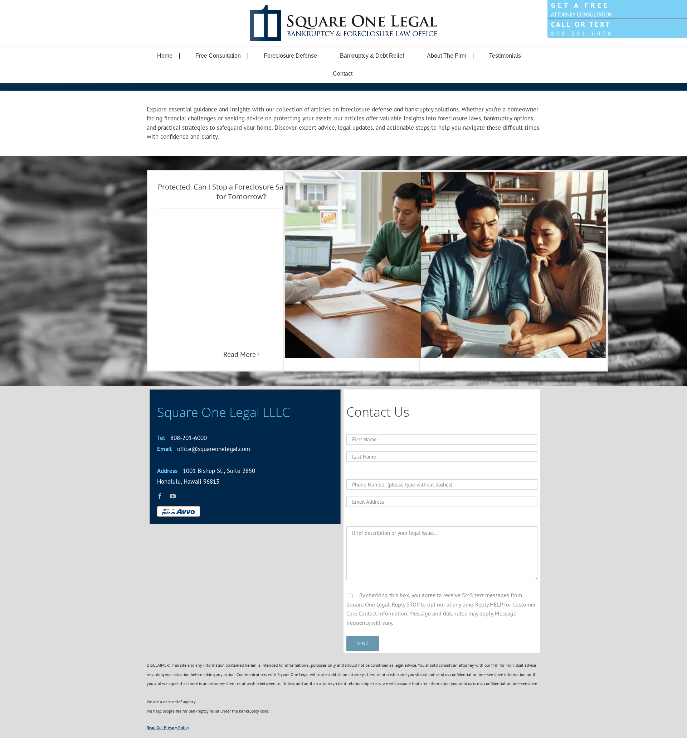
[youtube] (173, 496)
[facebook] (160, 496)
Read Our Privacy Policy (168, 727)
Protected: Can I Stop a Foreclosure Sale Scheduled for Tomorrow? (241, 191)
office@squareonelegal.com (203, 449)
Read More (239, 354)
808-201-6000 (182, 438)
